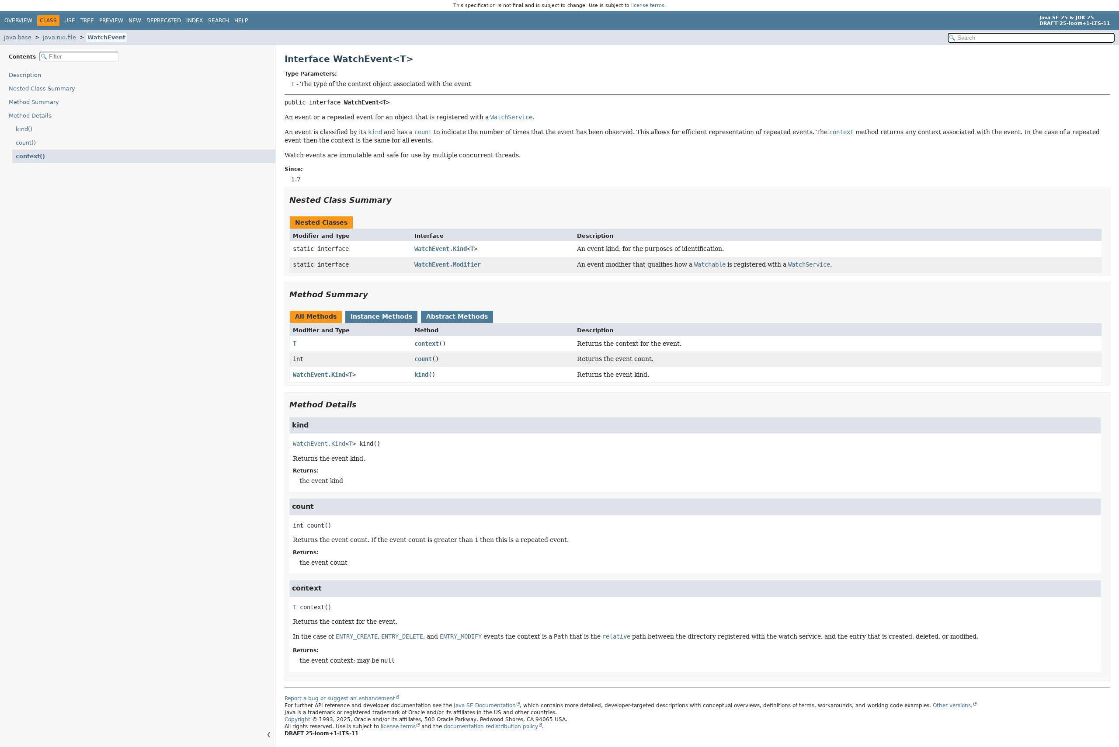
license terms (647, 5)
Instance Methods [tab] (381, 316)
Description (25, 75)
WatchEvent (106, 37)
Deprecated (163, 20)
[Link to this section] (397, 200)
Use (69, 20)
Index (194, 20)
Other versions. (953, 705)
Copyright (297, 719)
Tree (87, 20)
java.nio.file (59, 37)
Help (241, 20)
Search (218, 20)
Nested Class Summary (42, 88)
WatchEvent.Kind (440, 248)
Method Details (30, 115)
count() (26, 142)
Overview (18, 20)
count (423, 358)
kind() (24, 129)
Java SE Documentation (485, 705)
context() (30, 156)
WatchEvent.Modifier (447, 264)
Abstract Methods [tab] (457, 316)
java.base (17, 37)
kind (421, 374)
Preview (111, 20)
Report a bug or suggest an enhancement (340, 698)
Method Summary (34, 102)
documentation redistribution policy (491, 726)
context (426, 343)
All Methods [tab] (316, 316)
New (135, 20)
